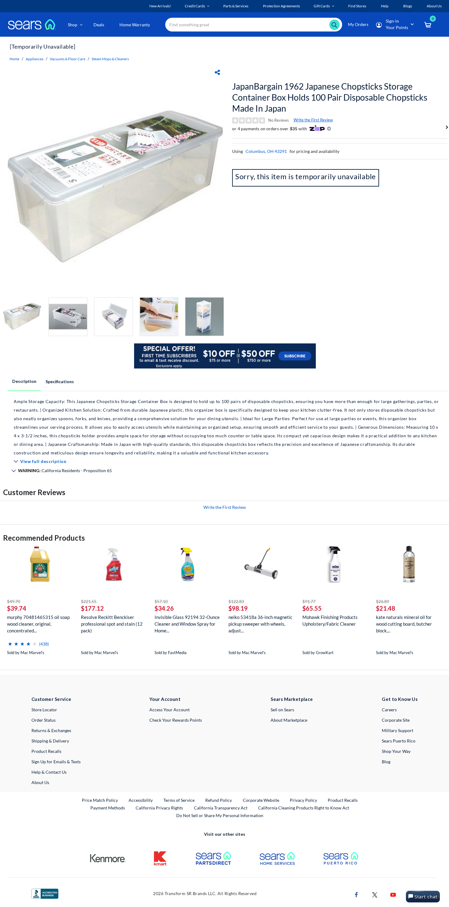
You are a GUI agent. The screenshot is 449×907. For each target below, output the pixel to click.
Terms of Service (179, 800)
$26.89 (382, 601)
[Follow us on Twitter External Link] (375, 894)
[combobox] (253, 24)
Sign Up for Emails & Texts (56, 761)
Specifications (60, 381)
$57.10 (161, 601)
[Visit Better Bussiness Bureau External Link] (44, 893)
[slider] (22, 641)
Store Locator (44, 709)
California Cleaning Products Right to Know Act (303, 807)
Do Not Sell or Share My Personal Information (219, 815)
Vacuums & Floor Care (67, 59)
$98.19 (238, 608)
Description (24, 381)
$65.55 (312, 608)
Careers (389, 709)
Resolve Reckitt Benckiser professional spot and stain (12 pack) (112, 623)
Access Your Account (169, 709)
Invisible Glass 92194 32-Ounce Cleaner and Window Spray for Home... (187, 623)
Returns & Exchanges (51, 730)
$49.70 (13, 601)
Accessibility (141, 800)
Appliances (34, 59)
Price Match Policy (100, 800)
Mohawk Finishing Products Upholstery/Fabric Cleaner (330, 620)
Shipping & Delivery (50, 740)
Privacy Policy (303, 800)
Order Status (43, 720)
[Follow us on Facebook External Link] (356, 894)
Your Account (165, 699)
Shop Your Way (396, 751)
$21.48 (385, 608)
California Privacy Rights (159, 807)
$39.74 (16, 608)
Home (14, 59)
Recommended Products (44, 537)
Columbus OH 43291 (266, 151)
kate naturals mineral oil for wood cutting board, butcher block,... (404, 623)
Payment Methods (107, 807)
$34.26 (164, 608)
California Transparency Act (220, 807)
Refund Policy (218, 800)
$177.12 (92, 608)
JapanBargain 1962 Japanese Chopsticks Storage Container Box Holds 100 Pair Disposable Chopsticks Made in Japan (329, 97)
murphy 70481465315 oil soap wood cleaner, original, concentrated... (38, 623)
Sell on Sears (282, 709)
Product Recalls (46, 751)
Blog (386, 761)
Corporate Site (396, 720)
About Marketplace (289, 720)
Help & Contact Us (49, 772)
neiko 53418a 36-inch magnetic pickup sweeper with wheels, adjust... (260, 623)
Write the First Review (313, 119)
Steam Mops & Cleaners (110, 59)
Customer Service (51, 699)
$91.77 (309, 601)
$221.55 (89, 601)
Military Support (397, 730)
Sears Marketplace (292, 699)
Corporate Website (261, 800)
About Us (40, 782)
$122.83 (236, 601)
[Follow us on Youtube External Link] (393, 894)
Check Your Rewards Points (175, 720)
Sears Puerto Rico (398, 740)
